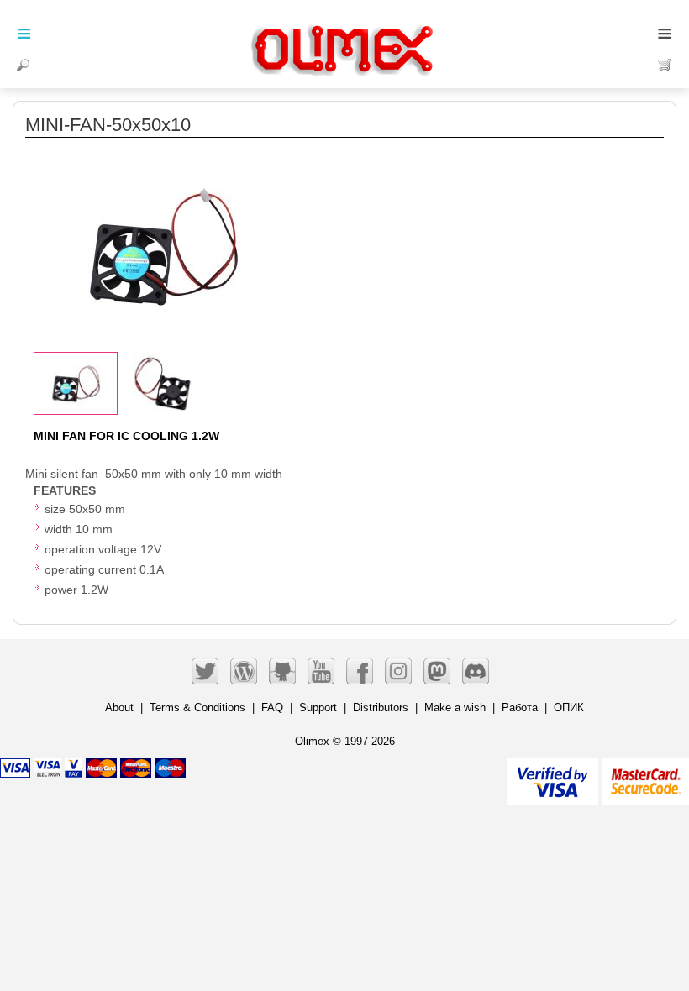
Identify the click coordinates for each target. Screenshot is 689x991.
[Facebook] (359, 671)
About (119, 707)
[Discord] (475, 671)
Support (318, 707)
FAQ (272, 707)
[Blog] (243, 671)
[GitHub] (282, 671)
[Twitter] (205, 671)
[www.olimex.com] (344, 29)
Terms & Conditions (197, 707)
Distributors (380, 707)
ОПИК (569, 707)
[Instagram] (398, 671)
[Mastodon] (436, 671)
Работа (520, 707)
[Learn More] (645, 774)
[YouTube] (321, 671)
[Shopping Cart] (665, 65)
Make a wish (455, 707)
